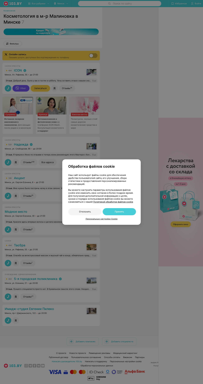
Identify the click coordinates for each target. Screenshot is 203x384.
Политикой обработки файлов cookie (113, 201)
